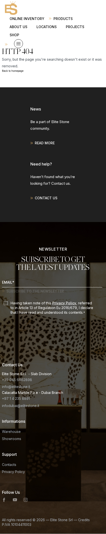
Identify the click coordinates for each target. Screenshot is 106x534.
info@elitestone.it (16, 387)
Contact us (46, 198)
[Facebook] (4, 500)
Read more (45, 143)
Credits (84, 520)
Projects (75, 27)
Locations (46, 27)
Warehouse (11, 431)
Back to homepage (12, 70)
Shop (14, 35)
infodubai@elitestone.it (20, 406)
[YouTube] (15, 500)
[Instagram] (25, 500)
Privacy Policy (64, 303)
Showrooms (11, 439)
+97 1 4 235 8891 (16, 398)
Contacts (9, 464)
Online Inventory (27, 19)
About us (18, 27)
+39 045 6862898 (17, 380)
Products (63, 19)
